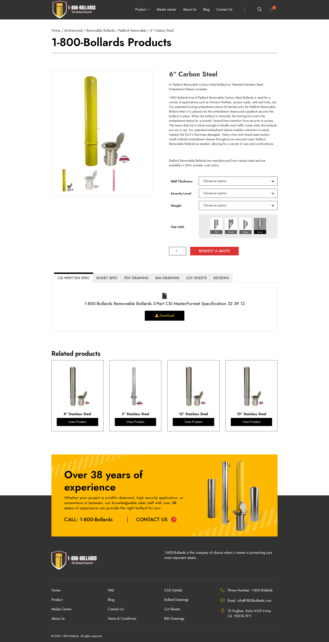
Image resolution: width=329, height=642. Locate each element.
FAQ (111, 590)
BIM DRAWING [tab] (167, 278)
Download (166, 315)
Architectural (73, 30)
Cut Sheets (172, 609)
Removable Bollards (100, 30)
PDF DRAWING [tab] (136, 278)
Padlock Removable (132, 30)
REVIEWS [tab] (221, 278)
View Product (77, 422)
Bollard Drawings (176, 599)
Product (140, 9)
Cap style (177, 226)
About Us (189, 9)
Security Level (181, 193)
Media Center (61, 609)
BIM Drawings (174, 618)
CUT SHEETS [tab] (196, 278)
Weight (176, 205)
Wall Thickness (182, 181)
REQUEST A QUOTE (214, 251)
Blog (206, 9)
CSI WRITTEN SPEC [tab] (74, 278)
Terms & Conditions (122, 618)
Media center (166, 9)
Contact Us (224, 9)
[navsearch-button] (259, 9)
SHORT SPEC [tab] (107, 278)
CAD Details (173, 590)
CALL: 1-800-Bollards (88, 519)
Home (55, 30)
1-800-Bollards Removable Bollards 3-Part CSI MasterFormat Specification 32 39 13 (164, 303)
